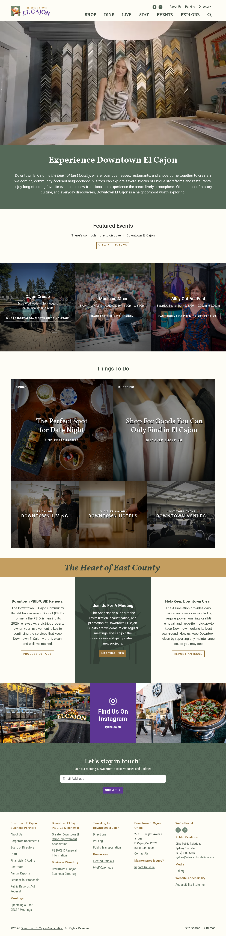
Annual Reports (20, 873)
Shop (90, 15)
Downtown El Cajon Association (42, 928)
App (103, 867)
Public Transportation (107, 847)
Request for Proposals (25, 880)
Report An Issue (144, 867)
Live (127, 15)
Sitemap (209, 928)
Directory (205, 6)
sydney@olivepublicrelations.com (195, 857)
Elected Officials (103, 861)
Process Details (37, 653)
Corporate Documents (25, 841)
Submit (111, 790)
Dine (109, 15)
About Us (176, 6)
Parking (190, 6)
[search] (209, 15)
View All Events (113, 245)
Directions (99, 834)
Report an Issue (188, 653)
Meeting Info (112, 653)
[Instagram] (160, 7)
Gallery (180, 871)
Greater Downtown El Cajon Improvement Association (65, 839)
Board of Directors (22, 847)
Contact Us (141, 853)
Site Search (192, 928)
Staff (14, 854)
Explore (190, 15)
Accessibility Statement (191, 884)
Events (165, 15)
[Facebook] (154, 7)
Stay (144, 15)
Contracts (17, 867)
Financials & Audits (23, 860)
